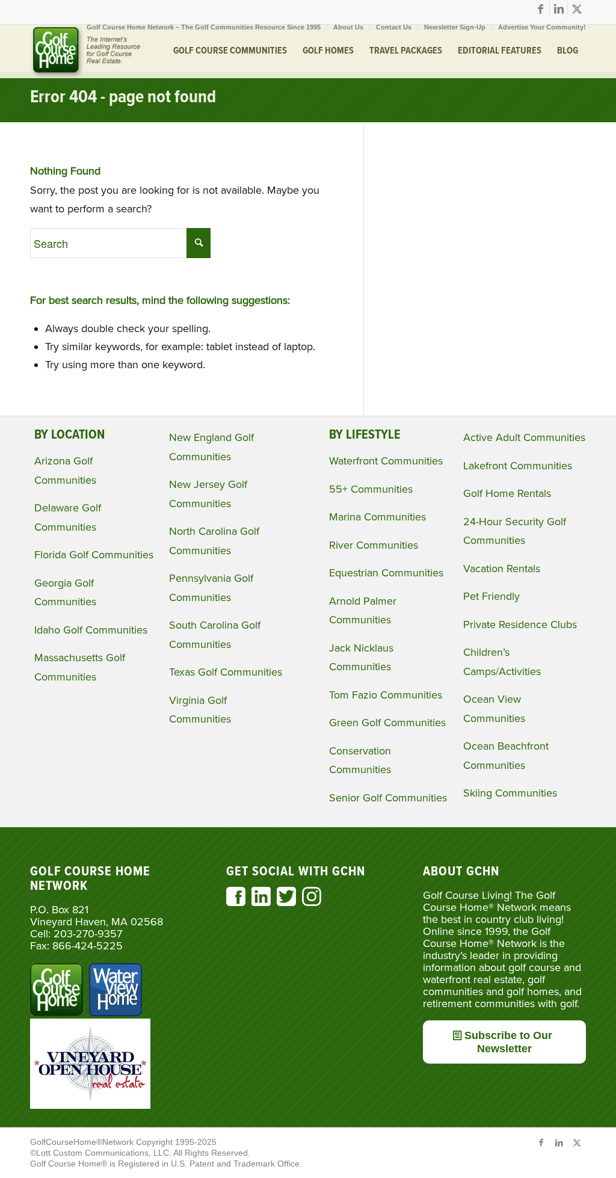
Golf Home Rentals (507, 493)
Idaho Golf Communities (90, 630)
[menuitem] (204, 27)
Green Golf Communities (387, 722)
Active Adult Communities (524, 437)
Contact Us (393, 27)
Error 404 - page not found (123, 97)
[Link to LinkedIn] (558, 9)
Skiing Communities (510, 793)
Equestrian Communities (386, 572)
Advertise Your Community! (542, 27)
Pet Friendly (491, 596)
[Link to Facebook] (540, 9)
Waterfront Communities (386, 460)
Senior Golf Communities (388, 797)
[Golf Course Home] (85, 51)
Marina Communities (377, 516)
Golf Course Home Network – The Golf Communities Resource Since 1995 (204, 27)
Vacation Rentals (501, 568)
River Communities (373, 545)
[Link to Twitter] (577, 9)
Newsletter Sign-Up (454, 27)
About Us (348, 27)
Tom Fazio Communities (385, 695)
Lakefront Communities (517, 465)
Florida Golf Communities (93, 554)
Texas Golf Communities (225, 672)
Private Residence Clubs (520, 624)
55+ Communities (371, 489)
